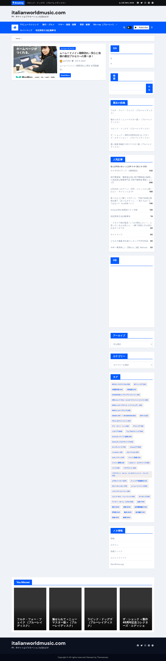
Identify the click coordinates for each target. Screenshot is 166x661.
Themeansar (102, 657)
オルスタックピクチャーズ (122, 442)
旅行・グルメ (48, 24)
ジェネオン (117, 452)
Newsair (90, 657)
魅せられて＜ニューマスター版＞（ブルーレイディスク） (64, 622)
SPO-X (144, 416)
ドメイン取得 (134, 458)
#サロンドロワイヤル (121, 384)
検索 (114, 77)
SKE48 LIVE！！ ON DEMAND (124, 416)
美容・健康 (85, 24)
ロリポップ (144, 497)
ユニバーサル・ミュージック (123, 497)
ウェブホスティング (134, 431)
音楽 (115, 517)
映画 (127, 507)
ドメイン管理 (118, 463)
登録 (112, 538)
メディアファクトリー (121, 491)
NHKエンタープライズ (121, 410)
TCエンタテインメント (121, 421)
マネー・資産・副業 (67, 24)
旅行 (115, 507)
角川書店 (140, 512)
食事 (126, 517)
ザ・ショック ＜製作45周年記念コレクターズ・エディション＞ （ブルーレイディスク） (130, 136)
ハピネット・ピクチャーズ (138, 463)
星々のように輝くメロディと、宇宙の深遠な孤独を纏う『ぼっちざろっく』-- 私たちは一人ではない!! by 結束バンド (131, 201)
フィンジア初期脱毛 (139, 481)
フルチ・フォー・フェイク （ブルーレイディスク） (29, 622)
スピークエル (133, 452)
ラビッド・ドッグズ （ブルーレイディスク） (130, 128)
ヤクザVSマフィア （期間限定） (125, 170)
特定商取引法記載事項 (46, 30)
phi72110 (66, 61)
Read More (65, 75)
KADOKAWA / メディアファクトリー (126, 395)
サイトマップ (26, 30)
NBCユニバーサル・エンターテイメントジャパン (130, 400)
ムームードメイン (67, 48)
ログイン (114, 545)
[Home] (15, 28)
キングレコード (119, 447)
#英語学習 (117, 390)
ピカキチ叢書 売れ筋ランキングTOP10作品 (129, 241)
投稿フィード (116, 551)
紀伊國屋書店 (141, 507)
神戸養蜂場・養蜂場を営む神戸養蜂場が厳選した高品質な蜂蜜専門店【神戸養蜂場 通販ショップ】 (131, 180)
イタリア (117, 431)
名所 (140, 502)
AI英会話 (131, 390)
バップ (115, 468)
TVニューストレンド (29, 24)
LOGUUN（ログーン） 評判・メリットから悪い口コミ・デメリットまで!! (131, 190)
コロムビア (135, 447)
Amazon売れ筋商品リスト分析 (124, 210)
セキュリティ (118, 458)
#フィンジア (140, 384)
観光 (127, 512)
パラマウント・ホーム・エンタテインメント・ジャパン (130, 474)
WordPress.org (117, 564)
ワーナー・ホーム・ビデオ (122, 502)
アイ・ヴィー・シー (120, 426)
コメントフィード (118, 558)
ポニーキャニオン (119, 486)
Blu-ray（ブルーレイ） (104, 24)
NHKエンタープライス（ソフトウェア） (127, 405)
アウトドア (138, 426)
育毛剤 (116, 512)
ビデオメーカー (119, 481)
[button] (152, 27)
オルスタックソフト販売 (122, 437)
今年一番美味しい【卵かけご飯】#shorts (129, 247)
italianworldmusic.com (39, 12)
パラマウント (130, 468)
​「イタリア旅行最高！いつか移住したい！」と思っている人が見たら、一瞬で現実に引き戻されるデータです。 (131, 225)
